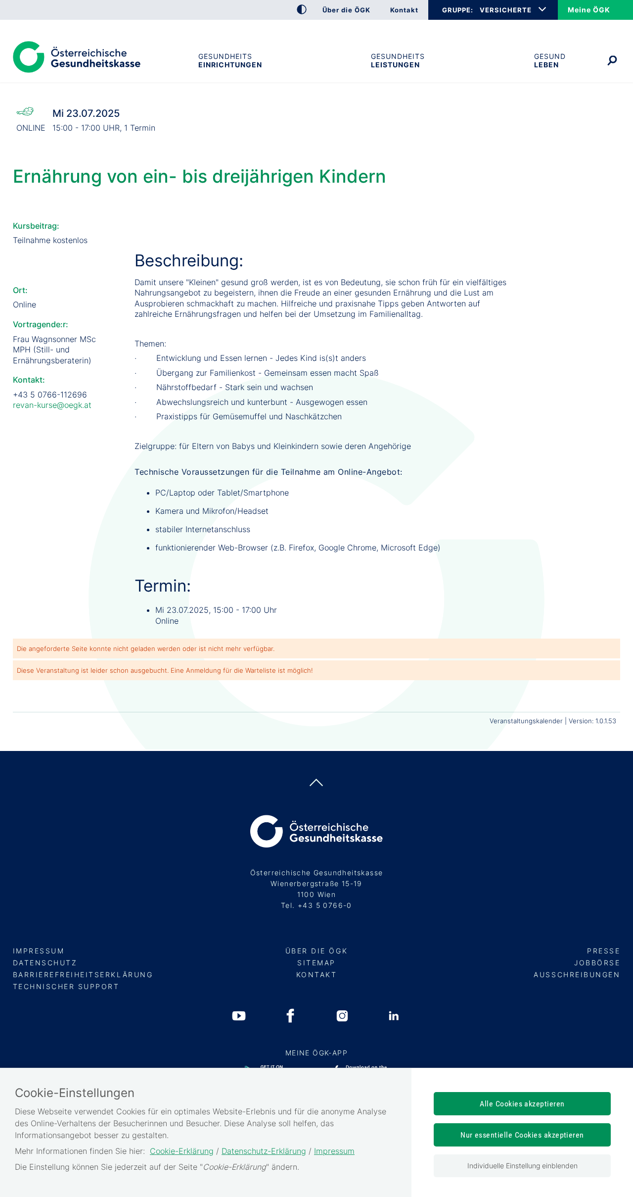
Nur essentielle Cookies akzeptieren (522, 1135)
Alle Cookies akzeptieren (522, 1103)
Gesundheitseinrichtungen (230, 60)
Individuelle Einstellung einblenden (522, 1165)
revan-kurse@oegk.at (52, 405)
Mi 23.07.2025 (86, 113)
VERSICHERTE (506, 10)
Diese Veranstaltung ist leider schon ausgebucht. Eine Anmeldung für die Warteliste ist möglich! (165, 670)
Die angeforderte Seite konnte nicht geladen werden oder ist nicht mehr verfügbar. (145, 648)
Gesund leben (550, 60)
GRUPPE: (457, 10)
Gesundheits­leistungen (398, 60)
